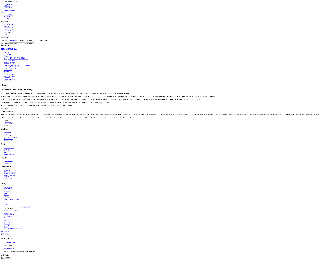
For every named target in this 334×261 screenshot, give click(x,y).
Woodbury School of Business (12, 66)
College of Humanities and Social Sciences (16, 59)
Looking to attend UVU (10, 137)
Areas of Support (9, 148)
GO (6, 257)
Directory (6, 149)
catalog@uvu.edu (9, 122)
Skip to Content (8, 4)
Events (6, 204)
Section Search (8, 54)
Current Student (8, 139)
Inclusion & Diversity (10, 175)
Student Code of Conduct (11, 79)
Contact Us (7, 180)
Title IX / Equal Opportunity (12, 199)
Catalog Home (8, 7)
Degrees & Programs (10, 24)
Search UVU (4, 254)
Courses (6, 26)
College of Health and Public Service (14, 57)
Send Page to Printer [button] (9, 242)
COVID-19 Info (8, 187)
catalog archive (13, 40)
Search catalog (5, 43)
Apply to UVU (8, 15)
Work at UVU (8, 152)
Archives (6, 34)
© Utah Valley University (11, 210)
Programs (6, 56)
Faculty (6, 73)
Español (6, 176)
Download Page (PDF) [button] (10, 248)
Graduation (7, 77)
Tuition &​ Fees (8, 81)
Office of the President (10, 172)
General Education (9, 74)
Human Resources (9, 154)
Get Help (6, 195)
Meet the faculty (8, 161)
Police (6, 193)
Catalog (3, 12)
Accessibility (7, 198)
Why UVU (7, 16)
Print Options (8, 32)
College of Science (9, 60)
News (6, 202)
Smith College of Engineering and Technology (17, 65)
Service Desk (7, 190)
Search (6, 196)
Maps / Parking (8, 188)
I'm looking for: (5, 255)
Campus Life (7, 136)
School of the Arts (9, 63)
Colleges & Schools (9, 27)
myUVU (8, 18)
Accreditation (8, 140)
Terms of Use (8, 213)
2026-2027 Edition (9, 49)
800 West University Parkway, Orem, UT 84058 (17, 207)
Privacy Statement (9, 214)
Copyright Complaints (10, 216)
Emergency (7, 191)
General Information (9, 76)
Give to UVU (8, 178)
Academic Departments (10, 29)
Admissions (7, 132)
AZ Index (7, 6)
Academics (7, 134)
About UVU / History (10, 173)
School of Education (9, 62)
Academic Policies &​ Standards (12, 68)
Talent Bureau (8, 151)
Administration (8, 70)
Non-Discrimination (9, 217)
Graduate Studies (9, 30)
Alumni (6, 163)
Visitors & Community (10, 170)
